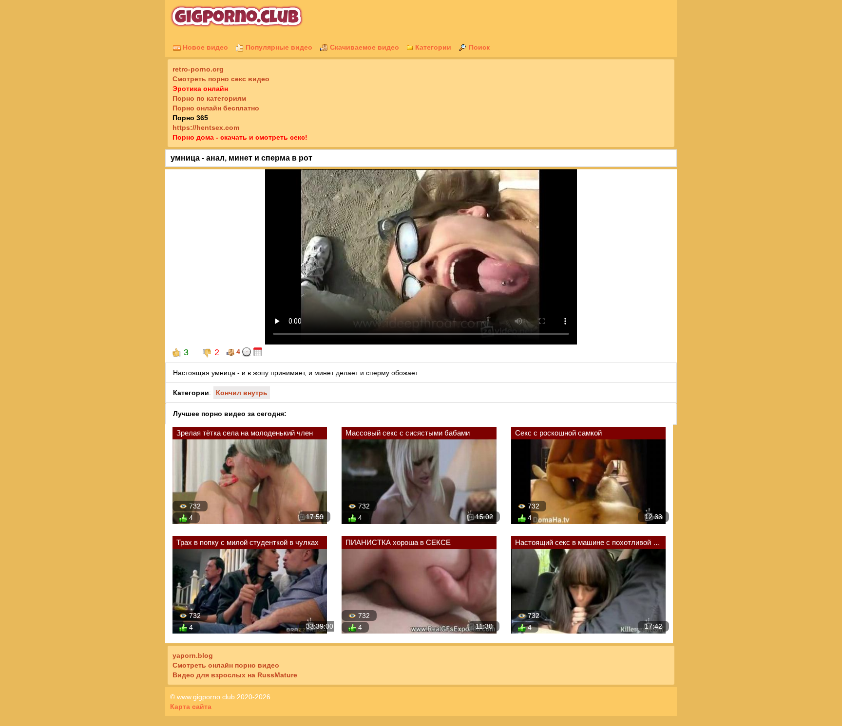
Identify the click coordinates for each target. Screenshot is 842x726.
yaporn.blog (192, 655)
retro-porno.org (198, 69)
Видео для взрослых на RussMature (234, 675)
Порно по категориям (209, 98)
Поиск (478, 47)
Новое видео (204, 47)
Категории (432, 47)
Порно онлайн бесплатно (215, 108)
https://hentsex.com (205, 127)
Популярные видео (278, 47)
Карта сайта (190, 706)
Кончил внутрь (242, 393)
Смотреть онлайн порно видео (225, 665)
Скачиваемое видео (363, 47)
